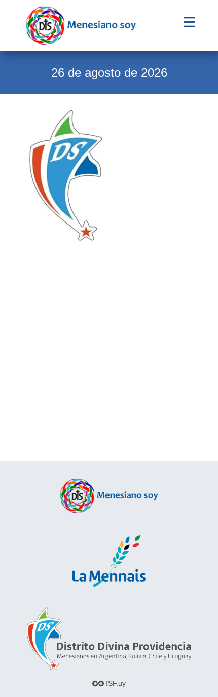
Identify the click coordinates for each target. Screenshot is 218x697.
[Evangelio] (81, 25)
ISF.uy (115, 683)
